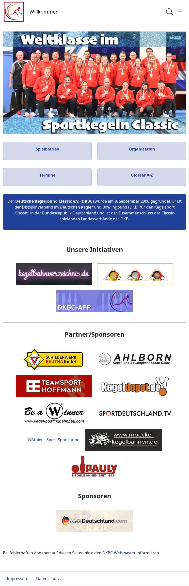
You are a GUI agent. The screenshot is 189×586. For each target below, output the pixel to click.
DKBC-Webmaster (119, 553)
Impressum (17, 578)
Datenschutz (48, 578)
